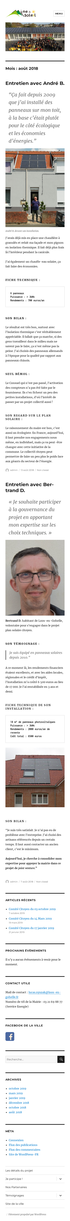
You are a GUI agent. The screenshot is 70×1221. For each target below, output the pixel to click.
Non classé (43, 470)
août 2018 (15, 1112)
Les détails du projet (19, 1170)
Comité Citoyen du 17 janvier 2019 (31, 928)
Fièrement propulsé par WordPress (27, 1214)
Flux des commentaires (24, 1149)
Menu (59, 13)
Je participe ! (14, 1179)
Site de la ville (14, 1203)
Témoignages (14, 1195)
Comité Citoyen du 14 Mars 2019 (30, 918)
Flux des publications (23, 1145)
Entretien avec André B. (34, 83)
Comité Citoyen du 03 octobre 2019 (32, 909)
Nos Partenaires (16, 1187)
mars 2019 (16, 1093)
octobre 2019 (17, 1088)
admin (14, 470)
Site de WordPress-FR (23, 1154)
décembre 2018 (19, 1102)
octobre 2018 (17, 1107)
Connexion (16, 1140)
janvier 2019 (17, 1098)
